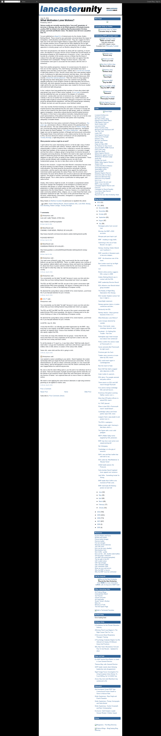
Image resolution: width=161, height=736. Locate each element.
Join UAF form (99, 546)
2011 (99, 205)
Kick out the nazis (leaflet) (103, 548)
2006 (99, 524)
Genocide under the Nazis (103, 175)
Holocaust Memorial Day (102, 177)
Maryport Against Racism (103, 173)
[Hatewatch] (107, 91)
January (101, 508)
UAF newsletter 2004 (101, 564)
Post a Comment (45, 389)
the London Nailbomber (70, 130)
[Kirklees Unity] (107, 70)
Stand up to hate (100, 117)
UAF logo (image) (100, 563)
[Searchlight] (107, 75)
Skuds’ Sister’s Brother (102, 601)
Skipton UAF (99, 164)
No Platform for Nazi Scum (103, 146)
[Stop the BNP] (107, 80)
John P (45, 299)
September (102, 217)
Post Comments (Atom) (56, 396)
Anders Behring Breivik (56, 204)
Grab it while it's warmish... (106, 374)
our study (77, 92)
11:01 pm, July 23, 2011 (46, 272)
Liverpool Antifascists (101, 115)
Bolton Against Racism (102, 153)
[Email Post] (42, 204)
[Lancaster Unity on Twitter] (107, 29)
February (102, 504)
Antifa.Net (98, 158)
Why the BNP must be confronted (105, 572)
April (100, 498)
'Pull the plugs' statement (103, 555)
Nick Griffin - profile (101, 552)
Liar (99, 269)
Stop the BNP (99, 171)
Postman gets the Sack (105, 352)
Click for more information (107, 583)
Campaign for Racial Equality (104, 189)
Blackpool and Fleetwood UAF (104, 129)
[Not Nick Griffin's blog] (107, 64)
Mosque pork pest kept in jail (107, 236)
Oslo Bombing (44, 205)
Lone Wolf (82, 204)
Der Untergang (102, 446)
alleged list (57, 36)
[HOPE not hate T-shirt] (107, 39)
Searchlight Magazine (102, 167)
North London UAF (101, 124)
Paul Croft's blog (100, 149)
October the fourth (100, 160)
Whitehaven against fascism (104, 155)
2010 (99, 512)
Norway (88, 204)
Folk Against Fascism (102, 122)
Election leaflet (99, 541)
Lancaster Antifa (100, 126)
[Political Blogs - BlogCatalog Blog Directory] (107, 730)
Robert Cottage (81, 126)
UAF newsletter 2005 (101, 566)
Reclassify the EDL (104, 309)
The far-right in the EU (102, 559)
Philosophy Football (112, 46)
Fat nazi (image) (100, 543)
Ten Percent (99, 596)
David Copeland (69, 204)
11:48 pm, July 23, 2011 (46, 295)
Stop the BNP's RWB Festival (104, 148)
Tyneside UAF (99, 193)
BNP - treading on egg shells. (107, 239)
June (100, 492)
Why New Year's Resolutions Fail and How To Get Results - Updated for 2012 (107, 649)
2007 (99, 521)
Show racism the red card (103, 182)
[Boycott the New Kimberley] (107, 579)
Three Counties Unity (101, 128)
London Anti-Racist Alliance (103, 166)
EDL (76, 204)
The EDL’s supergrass (105, 422)
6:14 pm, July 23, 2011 (46, 224)
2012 (99, 202)
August (101, 220)
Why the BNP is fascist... (103, 570)
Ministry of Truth (100, 605)
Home (66, 392)
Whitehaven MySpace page (103, 157)
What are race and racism (103, 568)
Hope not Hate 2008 (101, 144)
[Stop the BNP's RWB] (107, 86)
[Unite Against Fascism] (107, 102)
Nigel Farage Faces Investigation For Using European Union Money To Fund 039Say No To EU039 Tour (106, 674)
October (101, 214)
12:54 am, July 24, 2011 (46, 352)
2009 (99, 515)
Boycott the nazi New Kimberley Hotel (107, 195)
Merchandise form (100, 550)
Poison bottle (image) (101, 539)
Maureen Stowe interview (103, 545)
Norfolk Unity (99, 142)
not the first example (83, 70)
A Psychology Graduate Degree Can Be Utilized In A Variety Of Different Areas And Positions (107, 642)
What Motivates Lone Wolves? (57, 20)
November (102, 211)
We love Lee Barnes (101, 140)
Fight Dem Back (100, 151)
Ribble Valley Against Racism (104, 162)
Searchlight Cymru (101, 169)
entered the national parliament (55, 78)
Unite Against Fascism (102, 135)
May (100, 495)
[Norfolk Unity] (107, 53)
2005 (99, 527)
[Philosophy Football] (107, 97)
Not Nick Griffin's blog (102, 119)
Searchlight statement (105, 301)
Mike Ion (97, 603)
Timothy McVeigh (45, 137)
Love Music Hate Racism (103, 191)
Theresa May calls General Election (106, 664)
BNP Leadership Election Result (108, 282)
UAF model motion (101, 561)
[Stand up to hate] (107, 59)
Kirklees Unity (99, 139)
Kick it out (98, 180)
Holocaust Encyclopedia (102, 178)
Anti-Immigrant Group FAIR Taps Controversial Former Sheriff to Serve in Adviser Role (105, 691)
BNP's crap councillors (102, 184)
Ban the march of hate (105, 366)
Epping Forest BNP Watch (103, 120)
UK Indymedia (99, 599)
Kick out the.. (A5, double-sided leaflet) (107, 554)
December (102, 208)
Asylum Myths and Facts (103, 536)
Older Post (87, 392)
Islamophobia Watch (101, 594)
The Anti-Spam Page (101, 606)
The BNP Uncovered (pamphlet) (105, 557)
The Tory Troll (99, 131)
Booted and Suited (101, 537)
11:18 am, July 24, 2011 (46, 385)
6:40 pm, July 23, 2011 (46, 254)
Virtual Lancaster (100, 597)
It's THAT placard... (104, 403)
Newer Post (44, 392)
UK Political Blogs (100, 592)
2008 (99, 518)
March (101, 501)
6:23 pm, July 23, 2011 (46, 240)
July (100, 223)
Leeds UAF (98, 133)
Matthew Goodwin (56, 201)
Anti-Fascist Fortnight (102, 137)
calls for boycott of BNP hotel (107, 585)
